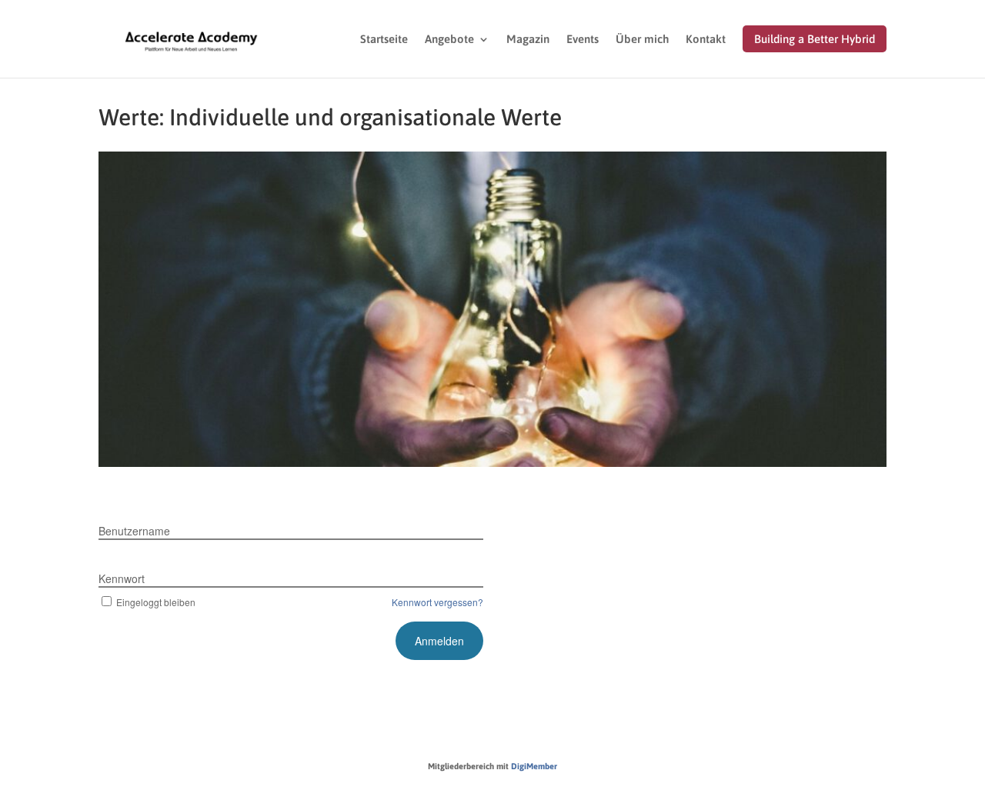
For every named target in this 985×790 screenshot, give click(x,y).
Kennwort (121, 578)
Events (582, 39)
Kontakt (706, 39)
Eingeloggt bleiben (155, 601)
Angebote (449, 39)
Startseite (384, 39)
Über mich (642, 39)
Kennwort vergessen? (437, 601)
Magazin (527, 39)
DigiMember (534, 766)
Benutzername (134, 530)
